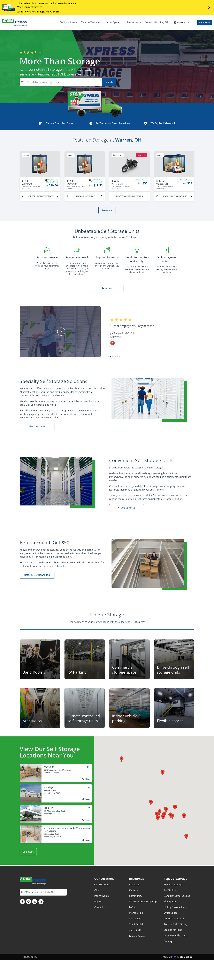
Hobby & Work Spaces (176, 907)
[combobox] (43, 892)
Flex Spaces (170, 901)
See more (106, 210)
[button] (61, 331)
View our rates (37, 426)
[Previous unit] (22, 196)
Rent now (107, 288)
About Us (134, 884)
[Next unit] (57, 196)
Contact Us (100, 907)
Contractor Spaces (174, 918)
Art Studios (170, 890)
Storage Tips (136, 912)
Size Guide (134, 918)
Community (135, 895)
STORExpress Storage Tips (143, 901)
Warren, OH (128, 140)
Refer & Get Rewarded (37, 574)
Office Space (170, 912)
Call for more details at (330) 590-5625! (38, 11)
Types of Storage (173, 884)
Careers (133, 890)
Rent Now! (204, 22)
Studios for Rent (173, 929)
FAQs (132, 907)
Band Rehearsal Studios (177, 895)
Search (109, 82)
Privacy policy (30, 956)
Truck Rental (136, 924)
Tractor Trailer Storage (176, 924)
